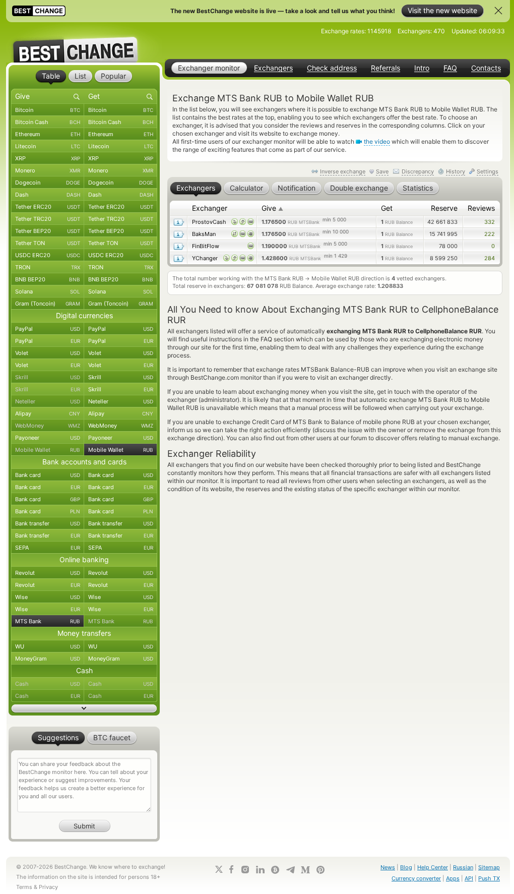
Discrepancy (418, 171)
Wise (47, 597)
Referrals (385, 68)
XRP (47, 158)
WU (47, 646)
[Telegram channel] (290, 869)
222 (489, 233)
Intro (421, 68)
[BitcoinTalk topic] (275, 870)
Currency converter (416, 878)
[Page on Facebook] (231, 869)
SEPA (47, 547)
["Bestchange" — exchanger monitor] (84, 42)
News (387, 867)
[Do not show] (498, 10)
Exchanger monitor (209, 68)
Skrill (47, 377)
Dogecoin (47, 182)
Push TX (489, 878)
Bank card (47, 475)
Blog (406, 867)
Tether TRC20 (47, 218)
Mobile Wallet (47, 449)
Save (382, 171)
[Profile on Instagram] (244, 869)
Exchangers (273, 68)
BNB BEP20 (47, 279)
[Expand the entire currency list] (84, 708)
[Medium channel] (305, 869)
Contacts (486, 68)
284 (489, 258)
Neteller (47, 401)
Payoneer (47, 437)
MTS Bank (47, 621)
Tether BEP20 (47, 230)
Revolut (47, 572)
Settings (487, 171)
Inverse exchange (342, 171)
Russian (463, 867)
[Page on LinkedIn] (260, 869)
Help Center (432, 867)
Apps (453, 878)
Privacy (48, 886)
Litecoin (47, 146)
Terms (24, 886)
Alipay (47, 413)
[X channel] (219, 869)
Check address (332, 68)
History (455, 171)
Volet (47, 352)
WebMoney (47, 425)
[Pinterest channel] (320, 870)
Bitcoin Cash (47, 122)
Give (272, 208)
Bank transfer (47, 523)
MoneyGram (47, 658)
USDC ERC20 (47, 255)
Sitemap (489, 867)
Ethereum (47, 134)
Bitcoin (47, 109)
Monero (47, 170)
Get (387, 208)
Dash (47, 194)
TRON (47, 267)
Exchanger (209, 208)
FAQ (450, 68)
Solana (47, 291)
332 (489, 221)
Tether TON (47, 243)
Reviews (481, 208)
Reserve (444, 208)
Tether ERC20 (47, 206)
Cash (47, 683)
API (469, 878)
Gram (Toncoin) (47, 303)
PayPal (47, 328)
